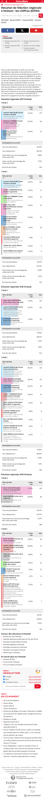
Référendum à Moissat (11, 653)
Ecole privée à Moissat (11, 662)
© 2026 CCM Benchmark (26, 773)
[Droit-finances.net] (32, 787)
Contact (39, 767)
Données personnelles (33, 769)
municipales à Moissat (34, 91)
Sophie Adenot (8, 706)
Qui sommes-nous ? (8, 767)
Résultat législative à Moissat (13, 645)
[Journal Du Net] (11, 787)
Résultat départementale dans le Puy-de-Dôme (20, 639)
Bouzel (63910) (15, 20)
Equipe (17, 767)
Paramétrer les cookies (13, 771)
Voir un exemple (35, 677)
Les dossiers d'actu (11, 682)
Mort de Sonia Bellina (11, 700)
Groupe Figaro (14, 773)
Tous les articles (8, 769)
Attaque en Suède (9, 719)
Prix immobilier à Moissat (12, 665)
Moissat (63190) (9, 659)
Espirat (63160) (27, 20)
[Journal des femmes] (11, 783)
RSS (15, 769)
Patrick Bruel (8, 703)
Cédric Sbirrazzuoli (10, 708)
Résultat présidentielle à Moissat (15, 642)
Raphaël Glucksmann (11, 722)
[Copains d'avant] (11, 791)
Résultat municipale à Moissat (14, 650)
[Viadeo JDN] (32, 791)
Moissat (26, 48)
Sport (7, 679)
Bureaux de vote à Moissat (32, 45)
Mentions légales (33, 771)
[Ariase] (11, 795)
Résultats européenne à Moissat (15, 647)
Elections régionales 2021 (14, 5)
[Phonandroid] (32, 795)
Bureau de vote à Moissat (12, 636)
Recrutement (22, 769)
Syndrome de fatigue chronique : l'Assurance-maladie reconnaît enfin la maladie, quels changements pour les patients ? (22, 713)
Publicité (33, 767)
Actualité (8, 677)
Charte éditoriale (25, 767)
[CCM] (32, 783)
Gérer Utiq (24, 771)
